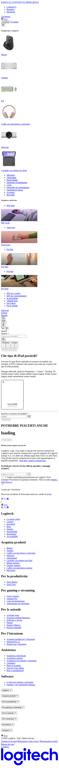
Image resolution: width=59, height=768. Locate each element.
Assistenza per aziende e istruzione (22, 660)
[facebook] (8, 499)
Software (5, 310)
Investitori (11, 524)
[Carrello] (3, 328)
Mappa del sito (7, 744)
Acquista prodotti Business (18, 618)
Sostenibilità (12, 531)
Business (10, 9)
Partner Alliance (13, 625)
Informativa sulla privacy (29, 741)
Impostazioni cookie (49, 741)
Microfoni (11, 570)
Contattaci (11, 663)
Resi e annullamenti (15, 670)
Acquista (5, 22)
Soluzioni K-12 (13, 642)
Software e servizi (14, 620)
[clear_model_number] (29, 416)
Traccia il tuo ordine (15, 668)
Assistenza (5, 16)
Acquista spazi (13, 615)
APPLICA (6, 420)
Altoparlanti (12, 558)
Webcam (10, 555)
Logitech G (11, 7)
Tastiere (10, 550)
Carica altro (6, 440)
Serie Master (12, 582)
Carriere (10, 522)
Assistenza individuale (16, 656)
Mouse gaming (13, 563)
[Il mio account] (3, 325)
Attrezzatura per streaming (18, 603)
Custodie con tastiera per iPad (19, 560)
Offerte (4, 313)
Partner (10, 622)
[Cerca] (3, 318)
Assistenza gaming (15, 658)
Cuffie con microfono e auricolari (21, 553)
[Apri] (7, 328)
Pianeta (4, 315)
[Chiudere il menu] (3, 24)
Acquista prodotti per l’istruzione (21, 639)
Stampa (10, 529)
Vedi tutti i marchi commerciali (32, 460)
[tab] (5, 344)
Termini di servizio (9, 741)
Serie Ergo (11, 584)
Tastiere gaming (13, 565)
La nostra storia (13, 519)
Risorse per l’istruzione (16, 644)
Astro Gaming (13, 596)
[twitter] (5, 499)
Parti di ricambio (14, 665)
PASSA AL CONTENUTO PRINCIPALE (20, 2)
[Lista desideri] (3, 321)
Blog (9, 526)
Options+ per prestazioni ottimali (21, 684)
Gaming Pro (12, 598)
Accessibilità (12, 536)
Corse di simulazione (16, 601)
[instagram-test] (2, 499)
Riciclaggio (11, 534)
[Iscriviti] (29, 474)
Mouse (9, 548)
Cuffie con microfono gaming (19, 568)
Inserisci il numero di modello (14, 414)
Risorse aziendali (14, 627)
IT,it (5, 19)
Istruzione (11, 12)
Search (4, 331)
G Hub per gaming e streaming (20, 682)
